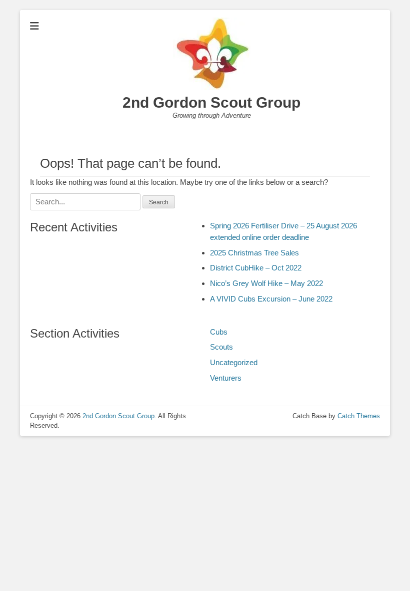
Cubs (219, 332)
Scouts (221, 347)
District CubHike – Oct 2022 (256, 267)
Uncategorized (234, 362)
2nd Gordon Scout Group (211, 102)
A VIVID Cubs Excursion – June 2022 (271, 298)
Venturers (226, 378)
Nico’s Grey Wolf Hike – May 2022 (266, 283)
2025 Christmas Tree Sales (254, 252)
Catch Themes (359, 416)
